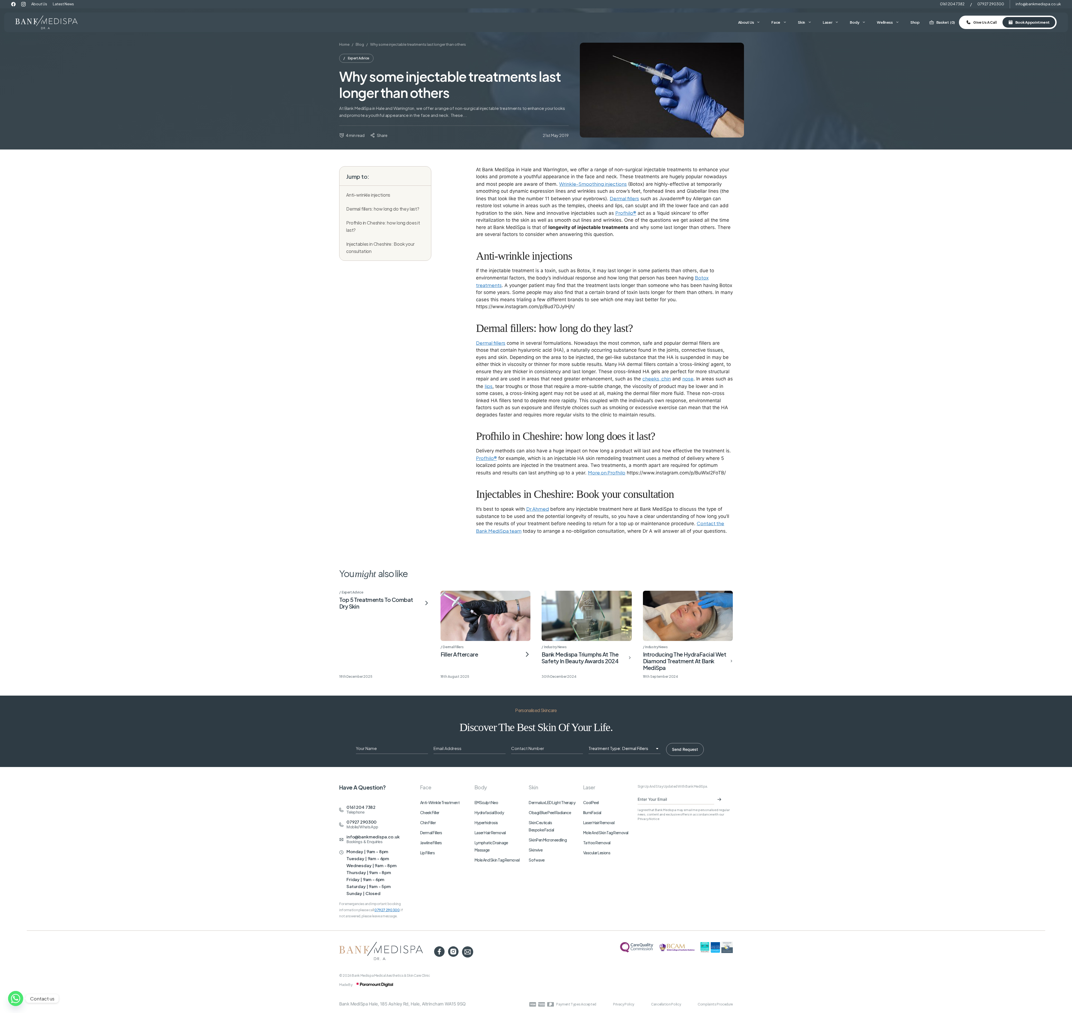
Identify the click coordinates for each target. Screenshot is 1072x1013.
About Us (39, 4)
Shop (915, 22)
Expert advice (358, 58)
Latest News (63, 4)
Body (854, 22)
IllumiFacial (592, 812)
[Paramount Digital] (375, 985)
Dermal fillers (624, 198)
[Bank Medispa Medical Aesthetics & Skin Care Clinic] (46, 22)
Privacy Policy (623, 1004)
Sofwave (536, 859)
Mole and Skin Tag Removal (497, 859)
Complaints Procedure (715, 1004)
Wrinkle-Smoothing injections (593, 184)
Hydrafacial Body (489, 812)
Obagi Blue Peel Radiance (550, 812)
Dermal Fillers (431, 832)
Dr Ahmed (537, 509)
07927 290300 (990, 4)
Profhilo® (625, 213)
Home (344, 44)
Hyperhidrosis (486, 822)
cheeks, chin (656, 378)
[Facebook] (13, 4)
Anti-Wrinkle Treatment (440, 802)
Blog (360, 44)
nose (687, 378)
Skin (801, 22)
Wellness (885, 22)
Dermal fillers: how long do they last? (382, 209)
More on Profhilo (606, 472)
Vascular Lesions (596, 852)
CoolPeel (591, 802)
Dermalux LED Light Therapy (552, 802)
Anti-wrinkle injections (368, 195)
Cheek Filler (429, 812)
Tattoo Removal (596, 842)
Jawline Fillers (431, 842)
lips (488, 386)
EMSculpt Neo (486, 802)
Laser (827, 22)
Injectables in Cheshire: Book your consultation (380, 247)
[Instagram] (23, 4)
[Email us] (467, 951)
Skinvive (535, 849)
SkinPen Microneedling (548, 839)
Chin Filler (428, 822)
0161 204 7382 (952, 4)
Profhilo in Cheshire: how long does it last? (383, 226)
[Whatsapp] (15, 998)
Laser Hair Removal (490, 832)
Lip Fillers (427, 852)
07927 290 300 (386, 910)
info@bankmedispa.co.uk (1038, 4)
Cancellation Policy (666, 1004)
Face (775, 22)
